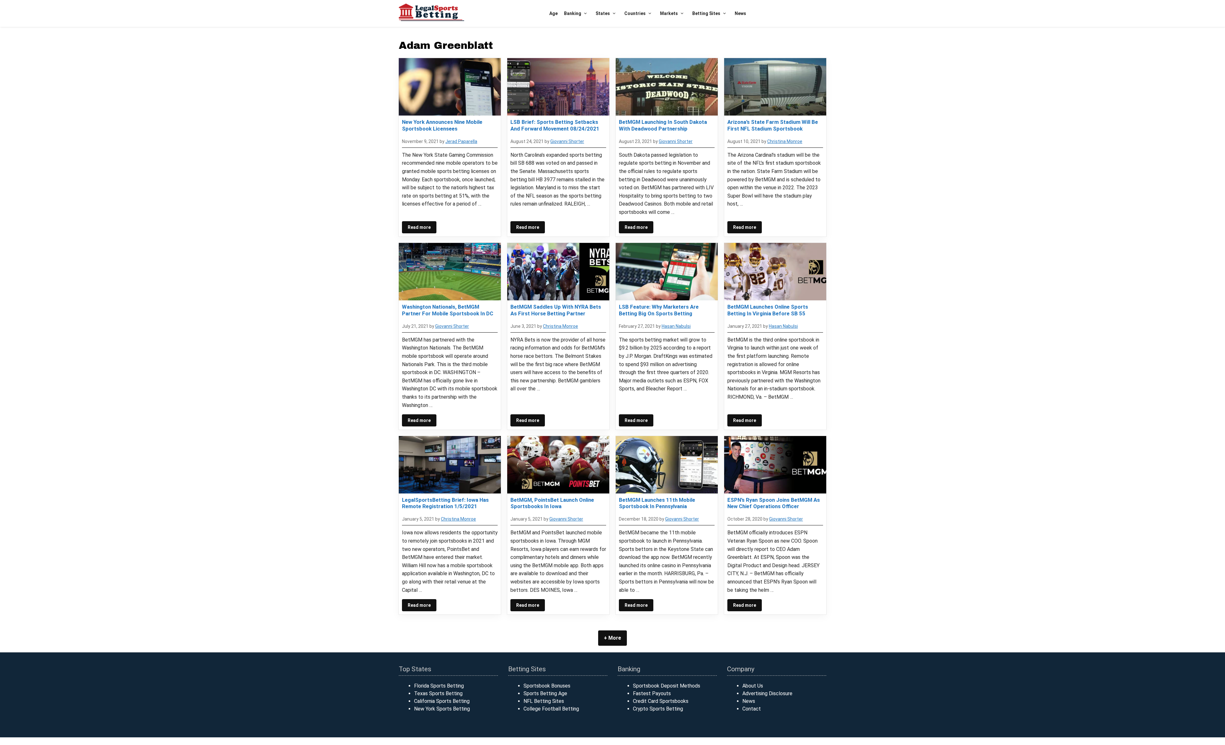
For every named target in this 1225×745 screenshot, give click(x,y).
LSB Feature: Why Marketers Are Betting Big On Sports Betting (659, 310)
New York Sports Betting (442, 709)
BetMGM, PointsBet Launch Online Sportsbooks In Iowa (552, 503)
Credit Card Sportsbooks (660, 701)
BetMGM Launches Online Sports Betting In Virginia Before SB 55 (767, 310)
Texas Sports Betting (438, 693)
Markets (669, 13)
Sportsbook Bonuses (546, 686)
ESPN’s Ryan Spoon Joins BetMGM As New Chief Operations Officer (773, 503)
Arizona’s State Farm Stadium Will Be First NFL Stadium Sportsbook (772, 125)
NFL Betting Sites (543, 701)
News (740, 13)
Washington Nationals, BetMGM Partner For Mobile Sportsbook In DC (447, 310)
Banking (572, 13)
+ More (612, 638)
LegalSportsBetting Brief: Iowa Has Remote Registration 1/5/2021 (445, 503)
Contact (751, 709)
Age (553, 13)
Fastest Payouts (652, 693)
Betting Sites (706, 13)
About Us (752, 686)
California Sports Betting (442, 701)
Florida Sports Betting (439, 686)
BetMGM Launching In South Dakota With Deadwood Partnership (663, 125)
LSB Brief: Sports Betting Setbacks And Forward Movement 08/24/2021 (554, 125)
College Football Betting (551, 709)
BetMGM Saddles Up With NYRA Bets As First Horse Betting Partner (555, 310)
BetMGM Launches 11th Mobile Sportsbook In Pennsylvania (657, 503)
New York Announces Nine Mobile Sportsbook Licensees (442, 125)
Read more (419, 227)
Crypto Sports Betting (658, 709)
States (603, 13)
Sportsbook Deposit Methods (666, 686)
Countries (635, 13)
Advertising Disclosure (767, 693)
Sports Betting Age (545, 693)
